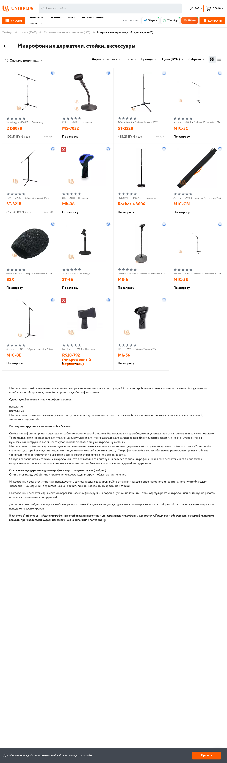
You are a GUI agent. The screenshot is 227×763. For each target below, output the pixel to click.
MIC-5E (180, 280)
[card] (212, 59)
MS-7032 (70, 129)
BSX (10, 280)
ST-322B (125, 129)
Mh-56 (124, 355)
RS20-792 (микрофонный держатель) (76, 359)
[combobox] (110, 8)
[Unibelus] (17, 8)
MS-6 (123, 280)
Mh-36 (68, 204)
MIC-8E (13, 355)
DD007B (14, 129)
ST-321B (13, 204)
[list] (219, 59)
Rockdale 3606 (131, 204)
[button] (24, 61)
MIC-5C (180, 129)
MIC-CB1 (182, 204)
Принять (206, 755)
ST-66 (67, 280)
